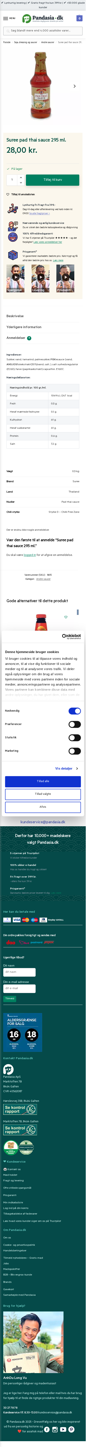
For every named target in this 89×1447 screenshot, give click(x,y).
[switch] (74, 724)
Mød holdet (10, 1175)
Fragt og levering (13, 1180)
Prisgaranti (9, 1195)
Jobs (6, 1263)
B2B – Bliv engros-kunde (17, 1275)
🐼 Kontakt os (12, 1169)
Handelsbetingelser (14, 1250)
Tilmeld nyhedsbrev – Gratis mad (23, 1258)
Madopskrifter (11, 1269)
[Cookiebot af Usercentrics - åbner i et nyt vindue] (62, 636)
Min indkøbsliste (13, 1202)
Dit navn (8, 965)
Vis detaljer (63, 768)
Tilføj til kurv (52, 180)
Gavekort (8, 1289)
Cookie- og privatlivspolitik (19, 1245)
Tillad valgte (43, 794)
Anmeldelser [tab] (18, 338)
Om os (7, 1238)
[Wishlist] (66, 617)
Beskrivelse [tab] (15, 316)
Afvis (43, 807)
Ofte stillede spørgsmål (17, 1188)
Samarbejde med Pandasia (19, 1295)
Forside (6, 42)
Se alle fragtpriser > (39, 213)
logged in (30, 555)
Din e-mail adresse (16, 982)
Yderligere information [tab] (23, 327)
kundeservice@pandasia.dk (55, 1412)
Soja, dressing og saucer (25, 42)
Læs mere (58, 260)
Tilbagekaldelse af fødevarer (20, 1214)
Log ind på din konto (15, 1208)
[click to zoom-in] (42, 86)
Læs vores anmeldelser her (47, 242)
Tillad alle (43, 781)
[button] (79, 17)
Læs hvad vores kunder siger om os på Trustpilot (32, 1221)
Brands (7, 1282)
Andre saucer (47, 42)
